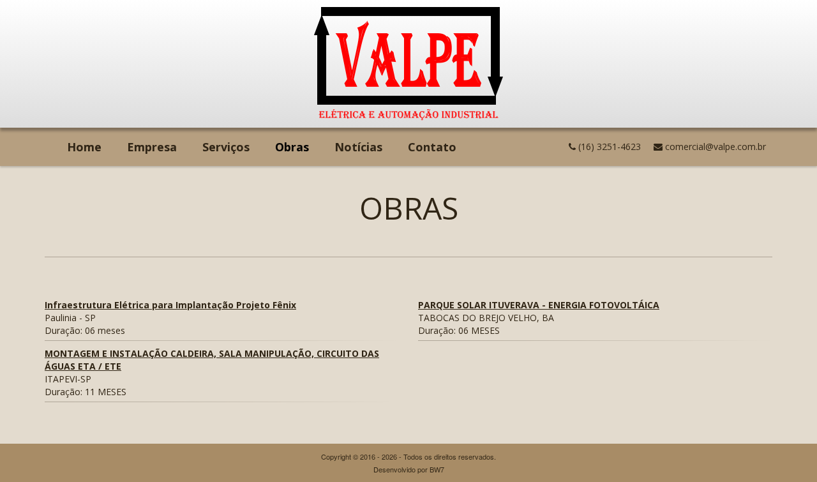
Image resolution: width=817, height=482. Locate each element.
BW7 (437, 469)
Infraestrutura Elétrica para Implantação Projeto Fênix (170, 305)
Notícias (358, 146)
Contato (432, 146)
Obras (298, 146)
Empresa (152, 146)
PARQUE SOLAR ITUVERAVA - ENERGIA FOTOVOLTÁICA (538, 305)
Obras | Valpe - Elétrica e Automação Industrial (408, 64)
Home (84, 146)
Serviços (226, 146)
